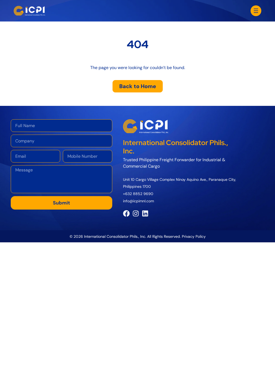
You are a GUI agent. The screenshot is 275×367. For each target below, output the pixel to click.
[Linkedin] (145, 213)
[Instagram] (135, 213)
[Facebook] (126, 213)
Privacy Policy (194, 236)
